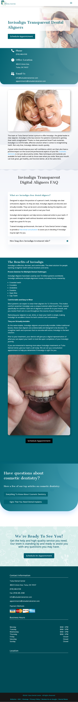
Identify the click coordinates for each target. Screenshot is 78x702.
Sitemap (25, 699)
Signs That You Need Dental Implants (26, 502)
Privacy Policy (35, 699)
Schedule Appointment (21, 36)
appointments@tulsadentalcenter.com (31, 81)
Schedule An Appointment (39, 555)
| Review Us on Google (48, 699)
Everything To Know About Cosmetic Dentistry (26, 494)
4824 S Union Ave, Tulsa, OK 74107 (23, 585)
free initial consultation (28, 230)
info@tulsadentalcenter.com (27, 78)
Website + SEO (15, 699)
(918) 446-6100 (21, 54)
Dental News (63, 699)
